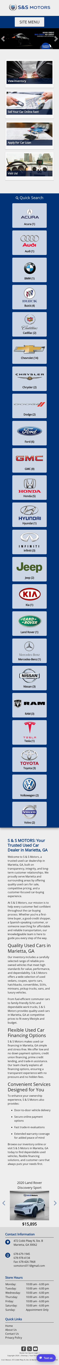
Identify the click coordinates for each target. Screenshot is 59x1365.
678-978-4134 (22, 1258)
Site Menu (29, 22)
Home (9, 1326)
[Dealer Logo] (29, 7)
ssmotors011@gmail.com (29, 1265)
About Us (11, 1330)
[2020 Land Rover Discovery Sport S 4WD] (29, 1205)
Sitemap (24, 1355)
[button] (3, 38)
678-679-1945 (22, 1254)
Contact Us (12, 1334)
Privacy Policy (13, 1337)
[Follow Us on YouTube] (35, 1348)
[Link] (29, 38)
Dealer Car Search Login (29, 1353)
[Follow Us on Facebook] (23, 1348)
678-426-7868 (27, 1262)
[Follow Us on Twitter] (29, 1348)
